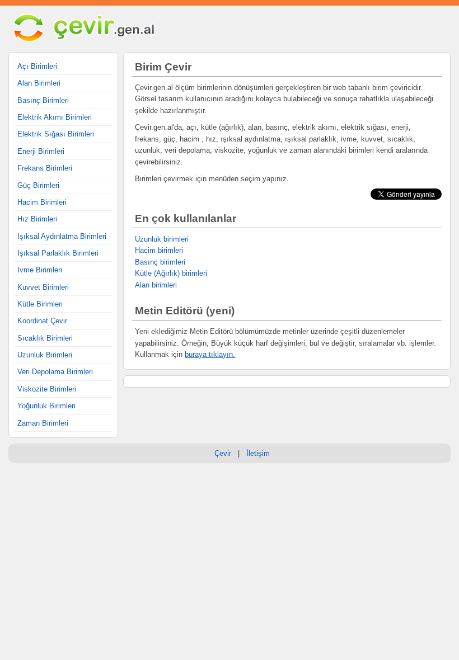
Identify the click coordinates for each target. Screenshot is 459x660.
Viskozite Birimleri (46, 389)
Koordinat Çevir (42, 321)
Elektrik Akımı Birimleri (54, 117)
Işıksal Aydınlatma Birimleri (61, 236)
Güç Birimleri (38, 185)
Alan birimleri (156, 285)
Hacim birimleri (159, 250)
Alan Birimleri (38, 83)
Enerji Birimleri (40, 151)
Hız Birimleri (37, 219)
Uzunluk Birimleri (44, 355)
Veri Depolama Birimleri (55, 371)
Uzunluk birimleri (162, 239)
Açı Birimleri (37, 66)
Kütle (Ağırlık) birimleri (171, 273)
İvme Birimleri (39, 270)
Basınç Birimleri (43, 100)
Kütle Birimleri (40, 304)
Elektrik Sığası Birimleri (55, 134)
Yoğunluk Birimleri (46, 406)
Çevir (222, 453)
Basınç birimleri (160, 262)
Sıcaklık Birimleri (45, 338)
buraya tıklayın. (210, 354)
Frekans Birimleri (44, 168)
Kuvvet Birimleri (43, 287)
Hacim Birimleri (42, 202)
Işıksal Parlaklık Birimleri (58, 253)
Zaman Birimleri (42, 423)
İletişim (258, 453)
